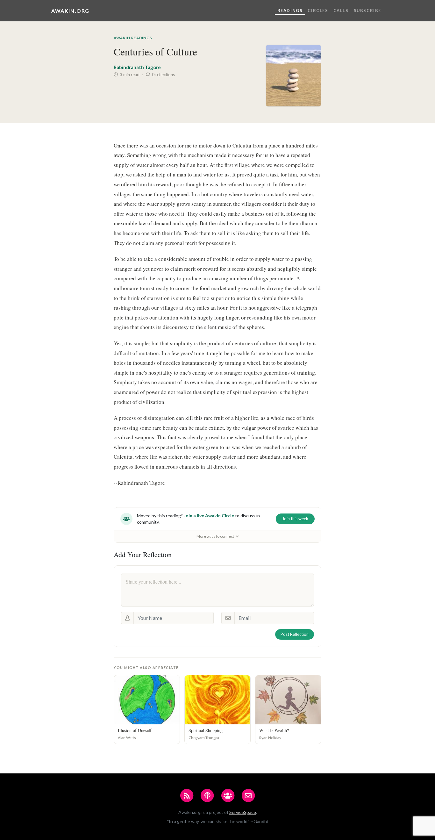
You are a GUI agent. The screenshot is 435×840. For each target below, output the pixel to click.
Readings (290, 10)
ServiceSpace (242, 812)
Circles (318, 10)
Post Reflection (295, 634)
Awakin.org (70, 11)
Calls (341, 10)
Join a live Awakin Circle (209, 515)
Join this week (295, 518)
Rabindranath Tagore (137, 67)
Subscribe (367, 10)
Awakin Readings (133, 37)
